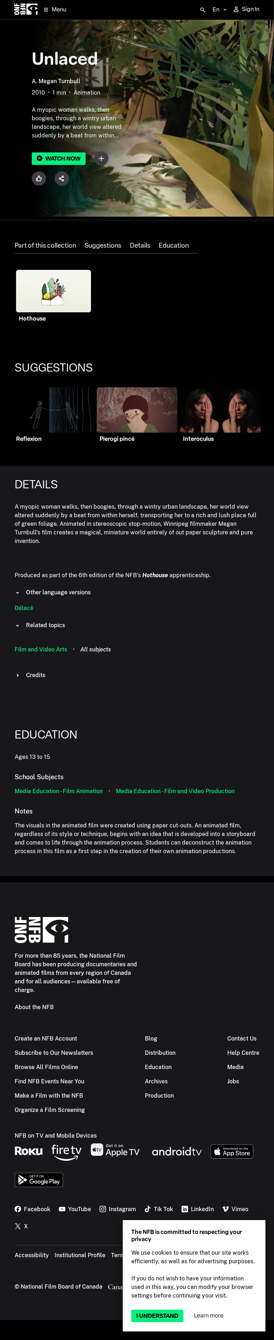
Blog (151, 1038)
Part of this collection (45, 246)
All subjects (95, 649)
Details (140, 246)
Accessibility (32, 1255)
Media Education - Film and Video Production (175, 791)
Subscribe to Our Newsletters (54, 1052)
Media (235, 1067)
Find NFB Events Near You (49, 1081)
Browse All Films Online (46, 1067)
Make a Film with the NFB (49, 1095)
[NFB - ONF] (25, 10)
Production (159, 1095)
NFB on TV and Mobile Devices (56, 1135)
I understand (157, 1316)
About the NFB (34, 1007)
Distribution (160, 1052)
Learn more (208, 1315)
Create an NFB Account (46, 1038)
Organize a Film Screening (50, 1110)
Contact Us (242, 1038)
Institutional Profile (80, 1255)
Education (174, 246)
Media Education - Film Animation (59, 791)
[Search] (202, 10)
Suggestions (103, 246)
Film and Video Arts (41, 649)
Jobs (233, 1081)
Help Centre (243, 1052)
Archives (156, 1081)
